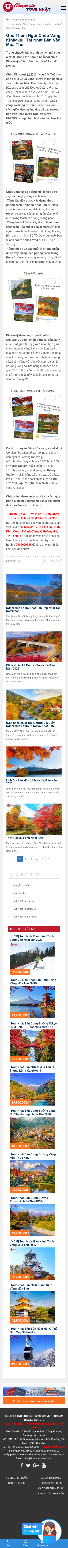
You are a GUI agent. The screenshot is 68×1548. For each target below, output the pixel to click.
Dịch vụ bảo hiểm (51, 1483)
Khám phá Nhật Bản (24, 19)
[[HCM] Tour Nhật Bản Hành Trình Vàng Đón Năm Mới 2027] (32, 958)
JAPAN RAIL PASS (51, 1477)
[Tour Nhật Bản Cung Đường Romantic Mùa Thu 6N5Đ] (32, 1219)
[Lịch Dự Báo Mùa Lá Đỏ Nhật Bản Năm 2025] (34, 761)
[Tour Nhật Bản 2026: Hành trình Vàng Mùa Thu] (32, 1307)
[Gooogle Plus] (52, 560)
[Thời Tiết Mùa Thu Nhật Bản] (34, 819)
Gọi (8, 1545)
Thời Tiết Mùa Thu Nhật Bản (24, 837)
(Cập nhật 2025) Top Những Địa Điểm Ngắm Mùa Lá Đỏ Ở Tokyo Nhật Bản (30, 724)
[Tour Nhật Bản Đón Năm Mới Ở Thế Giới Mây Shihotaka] (32, 1350)
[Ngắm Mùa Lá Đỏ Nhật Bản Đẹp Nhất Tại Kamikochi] (34, 589)
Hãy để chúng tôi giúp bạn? (35, 1401)
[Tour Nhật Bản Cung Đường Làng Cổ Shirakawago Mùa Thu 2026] (32, 1132)
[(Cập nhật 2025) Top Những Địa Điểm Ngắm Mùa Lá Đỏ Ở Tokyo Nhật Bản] (34, 703)
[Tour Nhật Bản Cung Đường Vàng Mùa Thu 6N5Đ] (32, 1176)
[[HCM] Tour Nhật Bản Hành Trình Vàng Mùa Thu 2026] (32, 1263)
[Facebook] (44, 560)
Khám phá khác (13, 560)
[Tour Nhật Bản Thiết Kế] (35, 1391)
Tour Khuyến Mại (23, 928)
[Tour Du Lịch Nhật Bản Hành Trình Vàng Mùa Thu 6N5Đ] (32, 1001)
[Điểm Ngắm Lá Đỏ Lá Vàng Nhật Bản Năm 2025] (34, 646)
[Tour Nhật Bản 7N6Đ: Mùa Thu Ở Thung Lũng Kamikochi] (32, 1089)
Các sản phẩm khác (51, 1488)
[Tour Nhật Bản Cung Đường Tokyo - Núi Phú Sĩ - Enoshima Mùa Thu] (32, 1045)
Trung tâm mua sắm (51, 1493)
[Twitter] (59, 560)
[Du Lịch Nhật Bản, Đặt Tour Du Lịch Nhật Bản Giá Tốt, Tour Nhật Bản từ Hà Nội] (27, 6)
